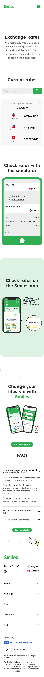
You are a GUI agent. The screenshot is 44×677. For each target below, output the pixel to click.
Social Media (19, 649)
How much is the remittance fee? (18, 520)
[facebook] (5, 566)
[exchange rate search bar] (37, 91)
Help (6, 625)
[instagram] (18, 566)
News (6, 604)
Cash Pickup (18, 199)
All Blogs (8, 594)
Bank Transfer (19, 196)
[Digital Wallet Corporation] (19, 642)
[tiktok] (11, 566)
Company (9, 614)
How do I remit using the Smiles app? (18, 511)
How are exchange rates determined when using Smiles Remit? (20, 471)
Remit (7, 583)
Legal (6, 649)
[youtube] (5, 571)
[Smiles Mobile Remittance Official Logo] (9, 6)
